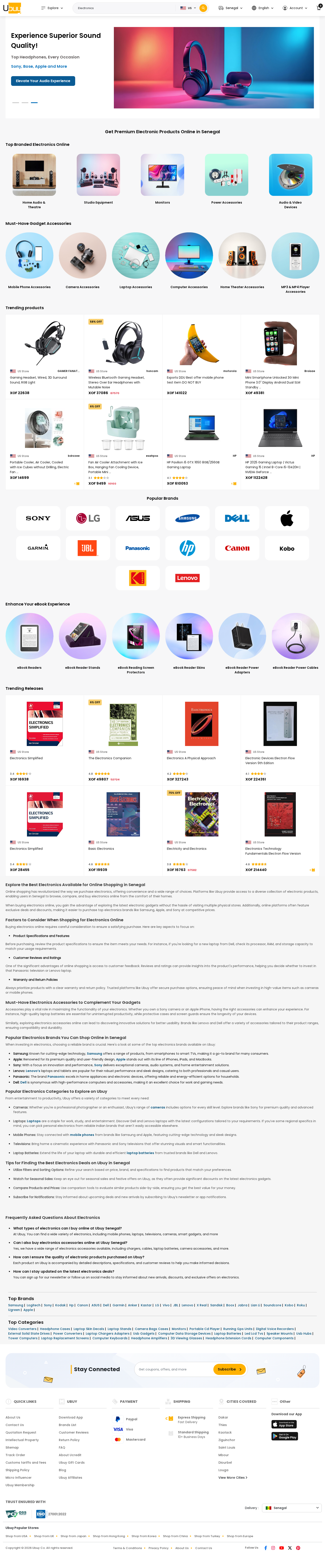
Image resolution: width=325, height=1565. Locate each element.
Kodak (61, 1305)
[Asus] (138, 518)
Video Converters (22, 1329)
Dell (23, 1082)
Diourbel (225, 1462)
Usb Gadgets (144, 1333)
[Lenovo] (187, 578)
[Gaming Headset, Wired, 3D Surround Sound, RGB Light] (45, 343)
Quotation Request (21, 1432)
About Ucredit (70, 1455)
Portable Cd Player (205, 1329)
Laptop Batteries (228, 1333)
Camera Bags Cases (152, 1329)
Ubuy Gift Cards (72, 1462)
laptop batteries (140, 1153)
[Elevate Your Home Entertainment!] (214, 67)
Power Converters (68, 1333)
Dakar (223, 1417)
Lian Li (256, 1305)
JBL (176, 1305)
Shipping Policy (17, 1470)
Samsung (94, 1053)
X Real (202, 1305)
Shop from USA (16, 1536)
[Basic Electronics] (123, 814)
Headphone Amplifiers (149, 1338)
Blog (62, 1470)
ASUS (96, 1305)
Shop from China (175, 1536)
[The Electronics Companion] (123, 724)
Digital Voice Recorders (275, 1329)
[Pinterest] (298, 1548)
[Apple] (287, 518)
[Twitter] (290, 1548)
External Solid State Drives (29, 1333)
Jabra (243, 1305)
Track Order (15, 1455)
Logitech (34, 1305)
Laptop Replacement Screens (65, 1338)
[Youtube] (281, 1548)
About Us (13, 1417)
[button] (230, 8)
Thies (222, 1425)
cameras (158, 1107)
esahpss (152, 456)
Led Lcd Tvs (254, 1333)
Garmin (119, 1305)
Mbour (223, 1455)
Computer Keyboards (110, 1338)
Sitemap (12, 1447)
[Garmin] (38, 548)
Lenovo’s (33, 1071)
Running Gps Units (238, 1329)
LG (157, 1305)
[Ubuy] (12, 7)
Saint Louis (226, 1447)
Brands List (67, 1425)
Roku (301, 1305)
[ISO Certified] (49, 1514)
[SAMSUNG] (187, 518)
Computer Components (274, 1338)
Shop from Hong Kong (109, 1536)
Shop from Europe (240, 1536)
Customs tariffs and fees (26, 1462)
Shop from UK (44, 1536)
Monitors (179, 1329)
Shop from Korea (144, 1536)
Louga (223, 1470)
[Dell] (237, 518)
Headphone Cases (55, 1329)
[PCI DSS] (16, 1514)
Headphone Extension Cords (229, 1338)
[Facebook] (266, 1548)
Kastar (147, 1305)
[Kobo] (287, 548)
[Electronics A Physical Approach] (202, 724)
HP (235, 456)
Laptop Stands (120, 1329)
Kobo (289, 1305)
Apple (121, 1059)
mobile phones (82, 1135)
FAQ (62, 1447)
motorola (230, 371)
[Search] (203, 8)
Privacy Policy (159, 1548)
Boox (230, 1305)
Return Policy (69, 1440)
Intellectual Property (22, 1440)
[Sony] (38, 518)
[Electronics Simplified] (45, 724)
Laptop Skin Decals (89, 1329)
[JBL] (88, 548)
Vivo (166, 1305)
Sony (98, 1065)
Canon (83, 1305)
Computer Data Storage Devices (185, 1333)
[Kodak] (138, 578)
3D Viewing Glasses (187, 1338)
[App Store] (284, 1425)
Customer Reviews (74, 1432)
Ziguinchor (226, 1440)
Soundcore (273, 1305)
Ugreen (14, 1310)
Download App (71, 1417)
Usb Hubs (304, 1333)
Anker (133, 1305)
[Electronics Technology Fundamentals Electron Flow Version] (280, 814)
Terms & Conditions (127, 1548)
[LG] (88, 518)
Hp (72, 1305)
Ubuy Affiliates (70, 1477)
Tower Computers (23, 1338)
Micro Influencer (19, 1477)
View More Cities (232, 1477)
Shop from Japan (73, 1536)
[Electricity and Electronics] (202, 814)
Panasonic (56, 1076)
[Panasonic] (138, 548)
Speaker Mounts (280, 1333)
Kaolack (225, 1432)
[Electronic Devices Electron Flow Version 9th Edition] (280, 724)
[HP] (187, 548)
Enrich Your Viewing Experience (44, 80)
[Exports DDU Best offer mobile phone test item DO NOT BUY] (202, 343)
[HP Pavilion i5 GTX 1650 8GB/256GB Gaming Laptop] (202, 428)
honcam (152, 371)
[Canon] (237, 548)
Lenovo (188, 1305)
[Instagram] (273, 1548)
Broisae (309, 371)
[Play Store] (284, 1437)
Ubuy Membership (20, 1485)
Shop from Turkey (207, 1536)
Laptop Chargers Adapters (108, 1333)
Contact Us (15, 1425)
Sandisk (217, 1305)
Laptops (34, 1121)
